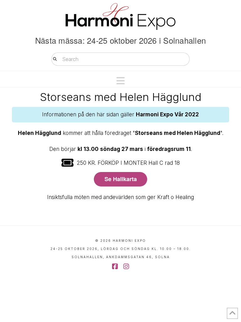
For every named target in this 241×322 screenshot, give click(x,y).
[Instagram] (126, 266)
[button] (120, 81)
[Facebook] (115, 266)
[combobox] (120, 59)
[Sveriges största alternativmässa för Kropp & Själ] (120, 16)
